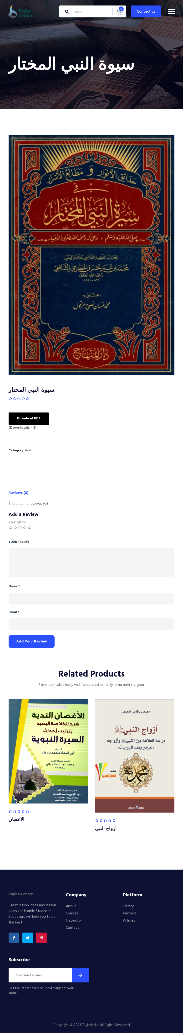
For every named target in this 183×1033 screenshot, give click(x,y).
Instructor (74, 921)
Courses (72, 913)
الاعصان (17, 820)
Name (14, 586)
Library (128, 906)
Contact (72, 928)
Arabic (30, 450)
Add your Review (31, 641)
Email (14, 612)
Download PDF (29, 418)
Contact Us (146, 12)
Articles (129, 921)
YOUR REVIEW (19, 542)
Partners (130, 913)
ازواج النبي (106, 829)
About (71, 906)
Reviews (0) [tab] (18, 493)
